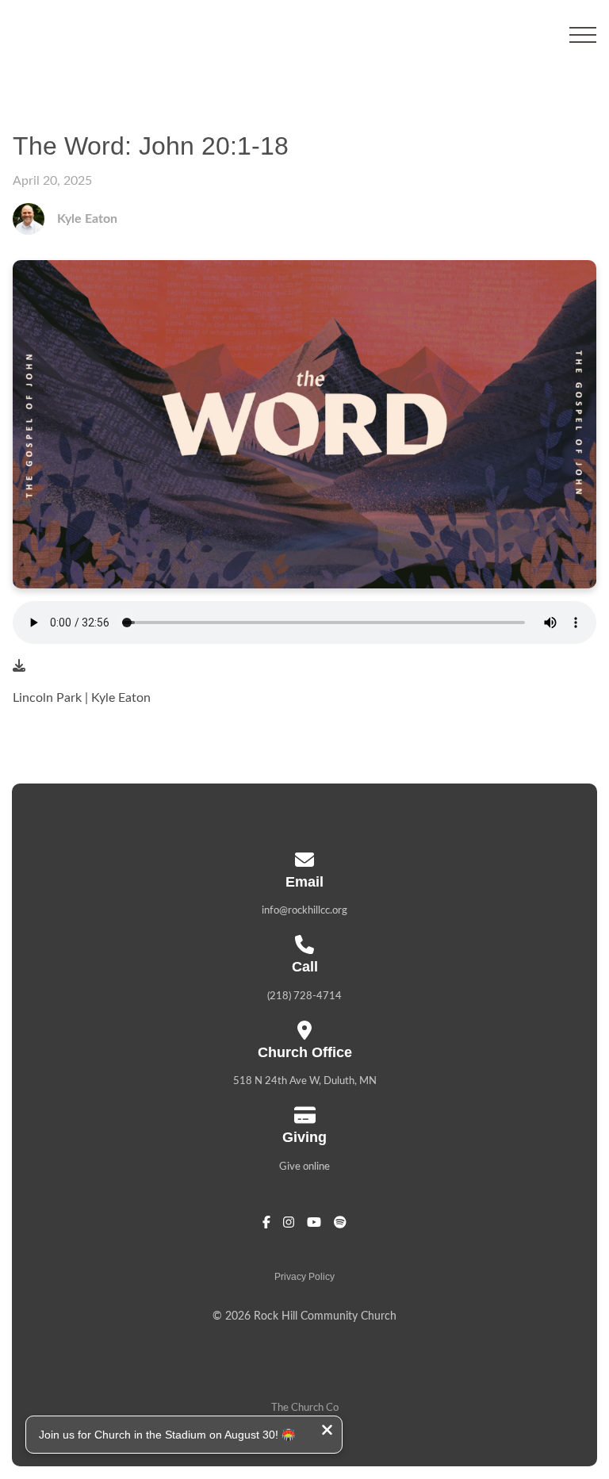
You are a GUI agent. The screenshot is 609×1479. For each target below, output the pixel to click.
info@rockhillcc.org (304, 911)
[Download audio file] (19, 666)
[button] (582, 34)
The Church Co (305, 1408)
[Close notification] (327, 1432)
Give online (304, 1167)
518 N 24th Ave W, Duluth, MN (305, 1081)
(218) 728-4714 (304, 996)
